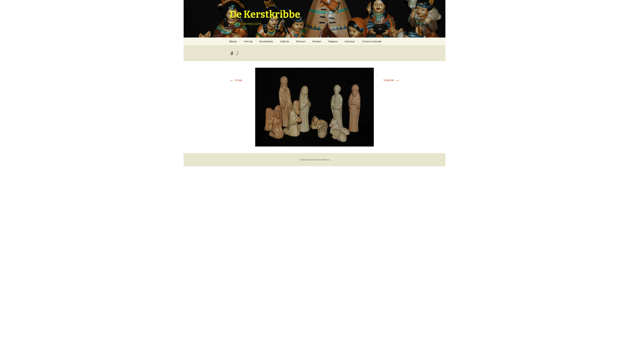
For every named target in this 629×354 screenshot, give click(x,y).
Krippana (332, 41)
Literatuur (349, 41)
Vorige (235, 80)
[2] (314, 106)
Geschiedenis (266, 41)
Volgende (391, 80)
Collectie (284, 41)
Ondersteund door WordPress (314, 159)
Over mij (248, 41)
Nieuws (233, 41)
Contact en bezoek (371, 41)
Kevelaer (316, 41)
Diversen (300, 41)
